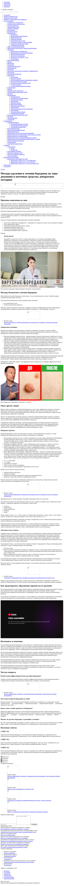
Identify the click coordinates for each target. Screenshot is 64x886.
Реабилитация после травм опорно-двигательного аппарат (24, 134)
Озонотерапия (15, 107)
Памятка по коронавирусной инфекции (15, 19)
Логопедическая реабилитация (16, 130)
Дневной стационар (13, 28)
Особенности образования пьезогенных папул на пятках (17, 841)
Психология (10, 75)
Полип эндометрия (9, 853)
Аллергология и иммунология (16, 24)
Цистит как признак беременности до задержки (14, 838)
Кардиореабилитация (13, 128)
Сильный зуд (7, 859)
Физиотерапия (11, 95)
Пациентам (7, 5)
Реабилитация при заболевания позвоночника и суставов (23, 139)
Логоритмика (14, 59)
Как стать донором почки (8, 835)
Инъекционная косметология (19, 36)
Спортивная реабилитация (14, 143)
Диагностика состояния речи (19, 51)
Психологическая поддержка (19, 81)
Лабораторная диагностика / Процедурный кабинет (22, 48)
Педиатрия (10, 69)
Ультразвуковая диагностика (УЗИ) (17, 92)
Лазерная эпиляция (16, 39)
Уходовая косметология (17, 45)
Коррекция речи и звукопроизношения (22, 53)
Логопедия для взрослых (18, 56)
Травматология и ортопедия (15, 90)
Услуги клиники (8, 21)
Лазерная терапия (16, 103)
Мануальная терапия (13, 60)
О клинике (7, 15)
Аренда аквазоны (12, 156)
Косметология (11, 33)
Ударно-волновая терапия (18, 112)
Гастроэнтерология (12, 25)
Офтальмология (11, 68)
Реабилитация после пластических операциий (20, 133)
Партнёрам (7, 3)
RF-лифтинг (14, 34)
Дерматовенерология (13, 27)
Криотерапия (14, 101)
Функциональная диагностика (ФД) (17, 115)
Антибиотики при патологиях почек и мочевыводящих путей (18, 832)
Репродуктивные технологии (15, 140)
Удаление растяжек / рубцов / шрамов (21, 42)
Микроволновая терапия (18, 106)
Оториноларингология (13, 66)
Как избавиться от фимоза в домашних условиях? (15, 829)
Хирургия (10, 116)
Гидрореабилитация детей (18, 127)
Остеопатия (10, 65)
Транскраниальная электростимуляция (22, 109)
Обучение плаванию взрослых (16, 154)
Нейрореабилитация (13, 131)
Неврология (10, 63)
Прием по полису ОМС (10, 18)
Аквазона (6, 145)
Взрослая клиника (9, 878)
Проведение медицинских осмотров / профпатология (22, 71)
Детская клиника (9, 877)
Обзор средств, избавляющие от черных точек (20, 789)
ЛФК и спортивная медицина (15, 46)
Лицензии (7, 2)
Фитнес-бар (14, 150)
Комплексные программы (11, 157)
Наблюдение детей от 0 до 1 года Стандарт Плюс (25, 163)
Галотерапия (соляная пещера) (19, 98)
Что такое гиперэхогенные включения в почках (14, 847)
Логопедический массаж (18, 54)
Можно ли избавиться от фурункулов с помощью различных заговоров (27, 811)
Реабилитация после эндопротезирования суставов (21, 137)
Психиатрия (10, 72)
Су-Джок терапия (16, 84)
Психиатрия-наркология (14, 74)
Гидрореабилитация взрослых (19, 125)
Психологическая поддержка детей (21, 83)
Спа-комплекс (11, 147)
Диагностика (7, 875)
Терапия (9, 89)
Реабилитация (11, 87)
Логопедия (10, 50)
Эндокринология (12, 118)
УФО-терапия (14, 110)
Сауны (12, 148)
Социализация (11, 142)
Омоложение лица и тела (18, 40)
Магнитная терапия (16, 104)
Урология (10, 93)
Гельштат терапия (16, 78)
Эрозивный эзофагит (10, 856)
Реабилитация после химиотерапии (17, 136)
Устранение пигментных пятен (19, 43)
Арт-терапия (14, 77)
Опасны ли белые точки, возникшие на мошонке (15, 844)
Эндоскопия (10, 119)
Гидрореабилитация (13, 122)
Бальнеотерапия (15, 96)
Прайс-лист (7, 165)
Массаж (9, 62)
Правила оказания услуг (11, 16)
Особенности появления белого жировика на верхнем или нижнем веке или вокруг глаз (29, 578)
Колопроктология (12, 31)
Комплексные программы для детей (17, 159)
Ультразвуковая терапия (17, 113)
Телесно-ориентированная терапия (20, 86)
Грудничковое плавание (14, 151)
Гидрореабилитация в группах (19, 124)
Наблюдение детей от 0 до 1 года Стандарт (23, 162)
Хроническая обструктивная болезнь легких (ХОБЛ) (19, 862)
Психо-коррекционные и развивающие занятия (24, 80)
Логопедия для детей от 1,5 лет (19, 57)
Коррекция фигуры (16, 37)
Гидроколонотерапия (17, 100)
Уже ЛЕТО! (7, 166)
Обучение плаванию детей (14, 153)
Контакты (7, 6)
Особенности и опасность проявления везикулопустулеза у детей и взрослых (29, 800)
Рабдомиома (7, 865)
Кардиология (11, 30)
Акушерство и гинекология (15, 22)
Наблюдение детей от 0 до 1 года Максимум (23, 160)
